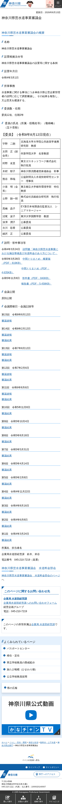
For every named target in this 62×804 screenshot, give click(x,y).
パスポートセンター (18, 648)
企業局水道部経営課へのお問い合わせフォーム (30, 603)
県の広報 (12, 688)
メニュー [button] (58, 6)
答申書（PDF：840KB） (36, 278)
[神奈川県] (8, 774)
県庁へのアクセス (47, 774)
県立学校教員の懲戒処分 (21, 662)
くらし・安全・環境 (18, 742)
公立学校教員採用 (17, 676)
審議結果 (7, 340)
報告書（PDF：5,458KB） (36, 283)
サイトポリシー (52, 767)
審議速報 (7, 320)
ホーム (4, 742)
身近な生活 (33, 742)
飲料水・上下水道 (47, 742)
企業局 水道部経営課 (15, 598)
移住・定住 (13, 655)
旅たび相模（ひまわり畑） (22, 669)
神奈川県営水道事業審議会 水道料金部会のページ (31, 575)
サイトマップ (34, 767)
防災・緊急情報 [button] (50, 6)
